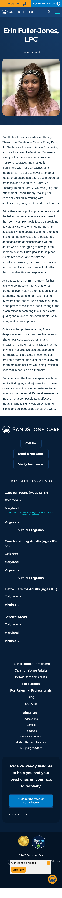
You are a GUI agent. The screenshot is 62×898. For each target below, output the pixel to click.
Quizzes (31, 703)
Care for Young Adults (31, 670)
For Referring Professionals (31, 690)
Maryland (12, 508)
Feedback (31, 730)
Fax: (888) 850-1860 (31, 748)
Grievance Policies (31, 736)
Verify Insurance (44, 3)
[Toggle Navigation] (56, 12)
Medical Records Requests (31, 742)
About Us (30, 712)
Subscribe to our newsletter (30, 800)
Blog (31, 697)
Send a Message (30, 454)
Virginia (10, 522)
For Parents (31, 683)
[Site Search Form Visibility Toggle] (49, 12)
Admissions (31, 719)
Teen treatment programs (31, 663)
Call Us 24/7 (13, 3)
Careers (31, 725)
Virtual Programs (31, 530)
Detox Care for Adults (31, 677)
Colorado (11, 500)
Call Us (30, 443)
